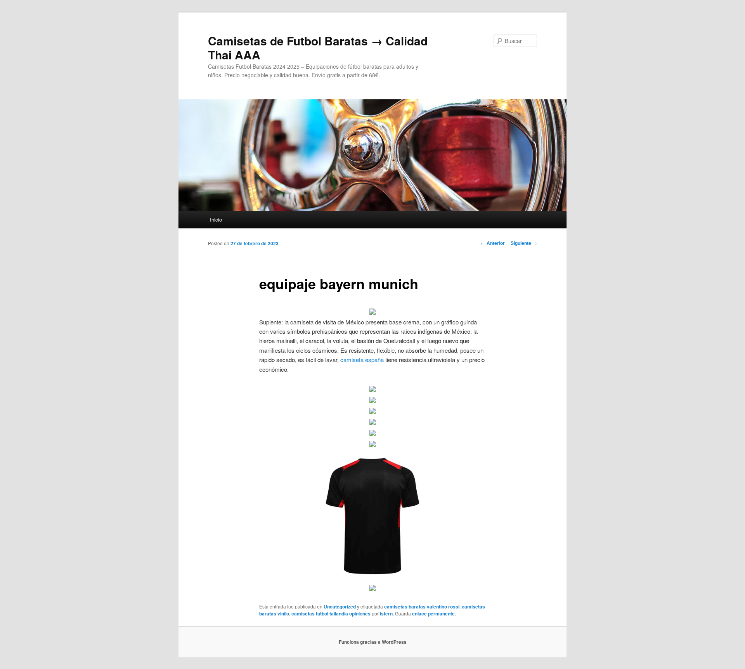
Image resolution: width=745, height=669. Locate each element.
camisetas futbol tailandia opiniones (331, 613)
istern (386, 613)
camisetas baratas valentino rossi (421, 606)
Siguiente (524, 242)
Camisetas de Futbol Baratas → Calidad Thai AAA (318, 47)
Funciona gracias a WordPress (373, 641)
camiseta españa (362, 359)
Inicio (216, 219)
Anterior (493, 242)
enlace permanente (433, 613)
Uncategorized (340, 606)
